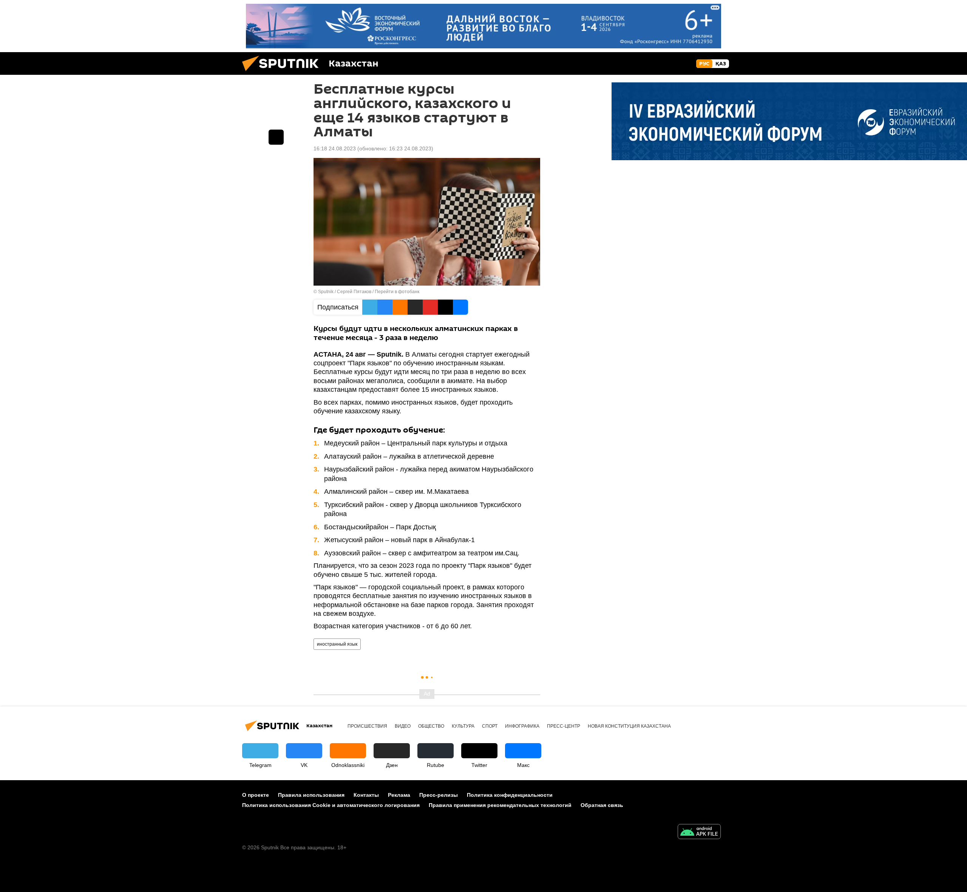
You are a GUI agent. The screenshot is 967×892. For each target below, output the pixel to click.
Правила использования (311, 795)
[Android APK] (699, 832)
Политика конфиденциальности (510, 795)
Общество (431, 726)
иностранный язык (337, 644)
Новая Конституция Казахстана (629, 726)
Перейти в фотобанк (397, 291)
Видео (403, 726)
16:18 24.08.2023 (335, 148)
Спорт (489, 726)
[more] (276, 137)
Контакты (366, 795)
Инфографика (522, 726)
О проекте (255, 795)
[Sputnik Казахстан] (283, 73)
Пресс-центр (563, 726)
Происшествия (367, 726)
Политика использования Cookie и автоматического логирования (331, 805)
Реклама (399, 795)
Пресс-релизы (438, 795)
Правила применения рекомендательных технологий (500, 805)
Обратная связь (602, 805)
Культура (463, 726)
